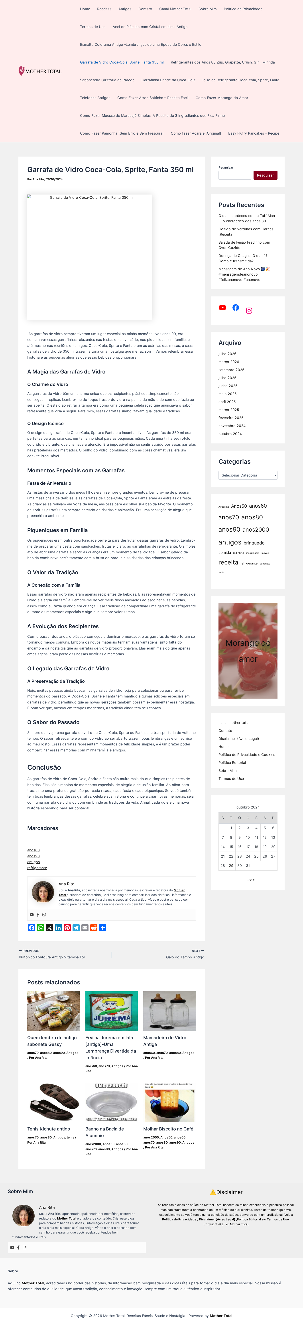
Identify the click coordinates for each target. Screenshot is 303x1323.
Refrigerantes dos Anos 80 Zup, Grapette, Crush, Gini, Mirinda (223, 62)
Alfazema (223, 506)
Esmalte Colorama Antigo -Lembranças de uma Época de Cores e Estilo (140, 44)
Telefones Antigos (95, 97)
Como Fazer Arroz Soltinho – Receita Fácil (153, 97)
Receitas (104, 9)
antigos (33, 862)
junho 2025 (228, 385)
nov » (250, 879)
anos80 (33, 850)
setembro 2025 (231, 370)
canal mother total (233, 722)
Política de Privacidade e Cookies (246, 754)
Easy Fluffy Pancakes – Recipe (253, 133)
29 (231, 865)
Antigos (124, 9)
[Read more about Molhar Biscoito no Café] (169, 1102)
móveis (266, 553)
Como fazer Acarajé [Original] (196, 133)
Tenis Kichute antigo (48, 1129)
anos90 (33, 856)
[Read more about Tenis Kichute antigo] (53, 1102)
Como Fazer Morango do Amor (222, 97)
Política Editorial (232, 762)
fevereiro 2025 (231, 417)
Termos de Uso (93, 26)
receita (228, 562)
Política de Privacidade (243, 9)
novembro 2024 (232, 425)
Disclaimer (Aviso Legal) (238, 738)
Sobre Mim (208, 9)
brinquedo (254, 543)
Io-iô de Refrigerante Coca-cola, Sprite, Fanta (241, 80)
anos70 (33, 1053)
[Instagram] (44, 915)
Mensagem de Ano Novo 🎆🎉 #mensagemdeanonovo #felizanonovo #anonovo (244, 274)
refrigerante (37, 868)
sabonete (265, 563)
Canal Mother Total (175, 9)
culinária (238, 552)
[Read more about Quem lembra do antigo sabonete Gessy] (53, 1011)
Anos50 (108, 1144)
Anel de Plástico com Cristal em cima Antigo (150, 26)
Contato (145, 9)
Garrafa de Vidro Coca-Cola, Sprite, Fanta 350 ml (122, 62)
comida (224, 552)
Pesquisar (225, 167)
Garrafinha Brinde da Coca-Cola (168, 80)
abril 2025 (227, 401)
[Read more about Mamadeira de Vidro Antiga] (169, 1011)
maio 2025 (227, 393)
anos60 (91, 1066)
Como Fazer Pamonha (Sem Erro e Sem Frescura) (122, 133)
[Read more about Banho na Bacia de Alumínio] (111, 1102)
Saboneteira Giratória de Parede (107, 80)
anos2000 (93, 1144)
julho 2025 (227, 377)
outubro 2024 (230, 433)
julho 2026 (227, 354)
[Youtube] (32, 915)
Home (85, 9)
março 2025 (228, 409)
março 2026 (228, 362)
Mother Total (33, 1283)
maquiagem (252, 553)
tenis (70, 1137)
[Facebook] (38, 915)
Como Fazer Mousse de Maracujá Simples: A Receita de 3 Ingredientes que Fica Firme (152, 115)
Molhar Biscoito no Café (168, 1129)
